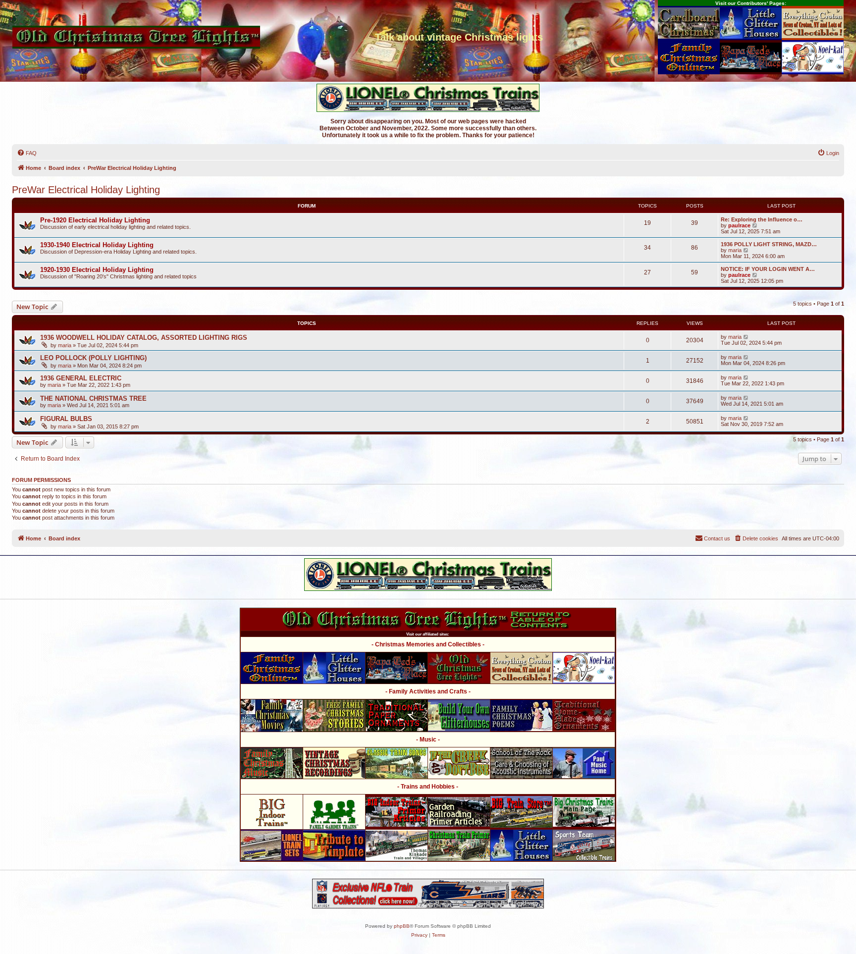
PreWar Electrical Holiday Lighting (86, 189)
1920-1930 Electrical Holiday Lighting (97, 269)
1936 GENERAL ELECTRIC (80, 378)
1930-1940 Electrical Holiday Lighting (97, 245)
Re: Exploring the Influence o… (761, 219)
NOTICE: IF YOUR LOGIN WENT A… (768, 269)
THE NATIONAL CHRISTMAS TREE (93, 398)
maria (735, 250)
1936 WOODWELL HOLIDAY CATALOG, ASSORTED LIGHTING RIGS (143, 337)
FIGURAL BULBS (66, 419)
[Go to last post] (746, 337)
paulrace (739, 225)
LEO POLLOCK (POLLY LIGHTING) (93, 358)
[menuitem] (27, 153)
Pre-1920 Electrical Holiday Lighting (95, 220)
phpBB (402, 926)
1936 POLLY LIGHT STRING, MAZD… (769, 244)
